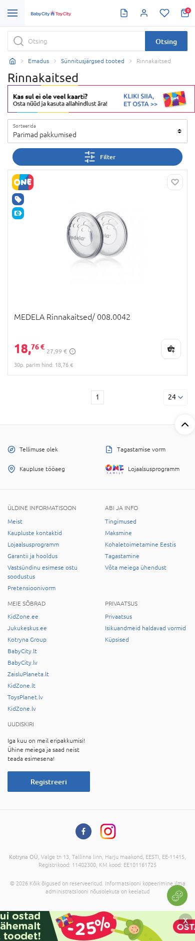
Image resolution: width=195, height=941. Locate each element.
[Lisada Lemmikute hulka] (175, 182)
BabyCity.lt (22, 651)
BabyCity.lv (23, 662)
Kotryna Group (27, 639)
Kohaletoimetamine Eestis (140, 544)
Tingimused (120, 521)
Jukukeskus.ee (27, 628)
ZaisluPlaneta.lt (28, 674)
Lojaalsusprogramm (33, 544)
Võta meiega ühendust (135, 567)
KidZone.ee (23, 616)
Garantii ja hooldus (33, 556)
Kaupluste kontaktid (35, 533)
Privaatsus (118, 616)
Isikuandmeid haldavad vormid (145, 628)
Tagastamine (122, 556)
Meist (15, 521)
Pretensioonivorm (32, 588)
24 (172, 397)
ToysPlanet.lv (25, 697)
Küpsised (117, 639)
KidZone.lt (22, 685)
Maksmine (118, 533)
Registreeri (48, 781)
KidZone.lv (22, 708)
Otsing (166, 41)
